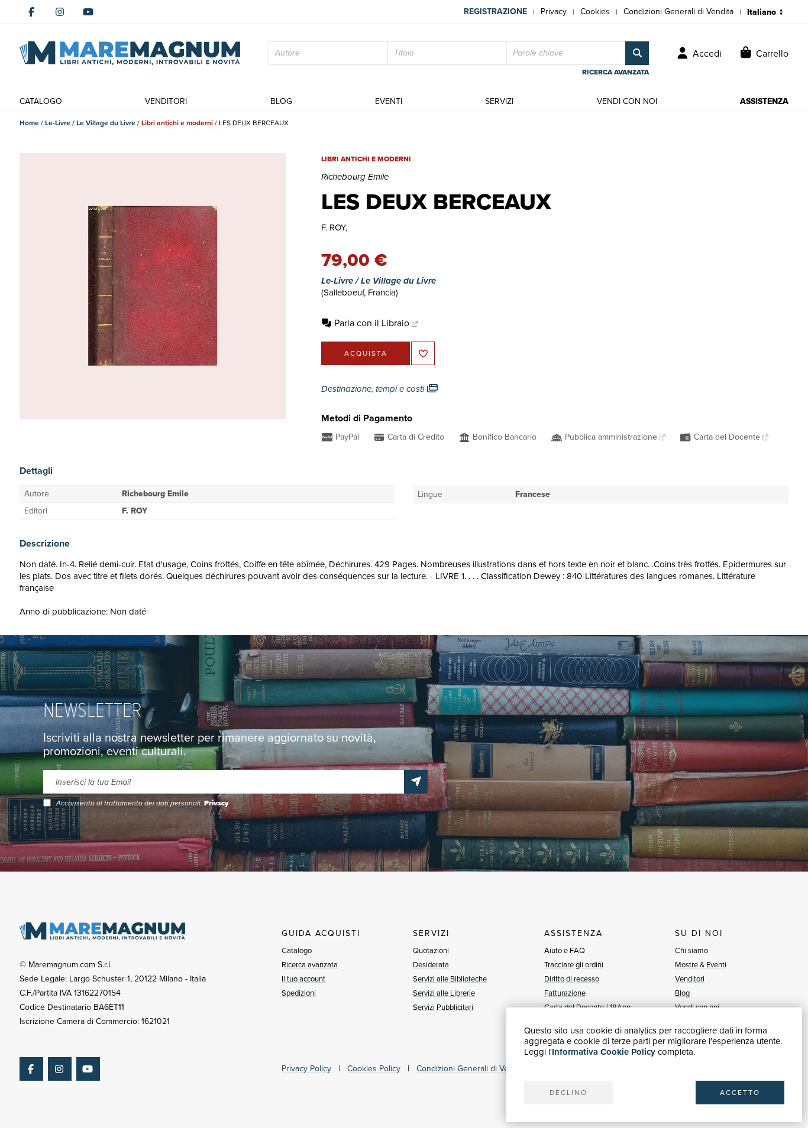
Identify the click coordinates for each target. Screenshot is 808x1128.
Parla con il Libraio (372, 323)
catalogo (41, 101)
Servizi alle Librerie (444, 993)
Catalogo (297, 950)
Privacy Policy (306, 1068)
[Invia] (416, 782)
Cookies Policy (373, 1068)
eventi (388, 101)
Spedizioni (299, 993)
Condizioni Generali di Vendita (678, 11)
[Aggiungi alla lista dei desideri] (423, 353)
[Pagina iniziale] (130, 53)
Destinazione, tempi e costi (373, 389)
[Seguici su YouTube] (88, 12)
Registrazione (495, 11)
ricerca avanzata (615, 72)
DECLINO (568, 1092)
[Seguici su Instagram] (60, 12)
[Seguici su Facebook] (31, 12)
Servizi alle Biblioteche (450, 978)
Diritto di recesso (571, 978)
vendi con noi (627, 101)
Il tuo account (303, 978)
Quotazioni (431, 950)
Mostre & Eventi (700, 964)
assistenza (764, 101)
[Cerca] (637, 53)
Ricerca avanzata (310, 964)
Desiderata (431, 964)
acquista (365, 353)
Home (29, 123)
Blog (682, 993)
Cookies (595, 11)
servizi (499, 101)
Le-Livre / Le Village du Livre (90, 123)
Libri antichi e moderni (177, 123)
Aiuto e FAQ (564, 950)
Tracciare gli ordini (573, 964)
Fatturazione (565, 993)
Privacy (554, 11)
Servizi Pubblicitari (443, 1007)
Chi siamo (691, 950)
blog (281, 101)
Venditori (689, 978)
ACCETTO (740, 1092)
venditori (166, 101)
